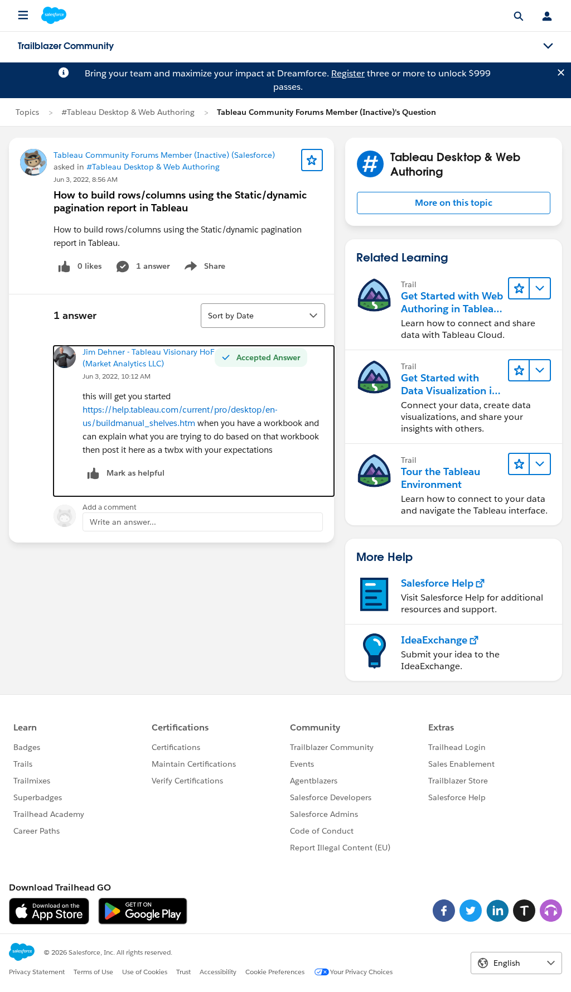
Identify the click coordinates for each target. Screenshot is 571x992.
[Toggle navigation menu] (548, 46)
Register (348, 73)
